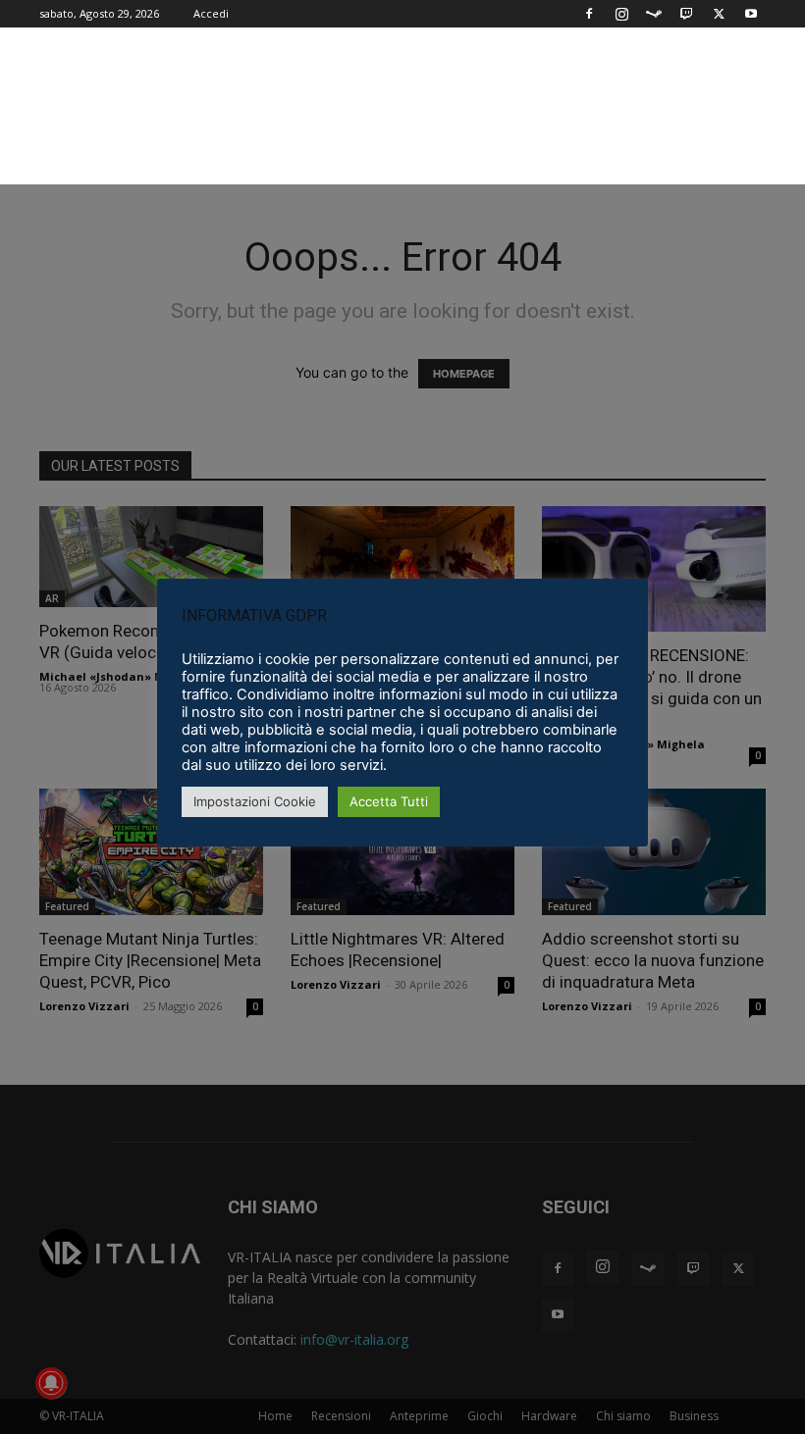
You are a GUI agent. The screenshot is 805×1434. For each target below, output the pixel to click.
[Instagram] (621, 13)
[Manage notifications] (51, 1383)
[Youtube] (751, 13)
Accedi (211, 13)
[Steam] (654, 13)
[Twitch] (686, 13)
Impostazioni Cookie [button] (254, 801)
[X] (718, 13)
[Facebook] (589, 13)
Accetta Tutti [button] (388, 801)
